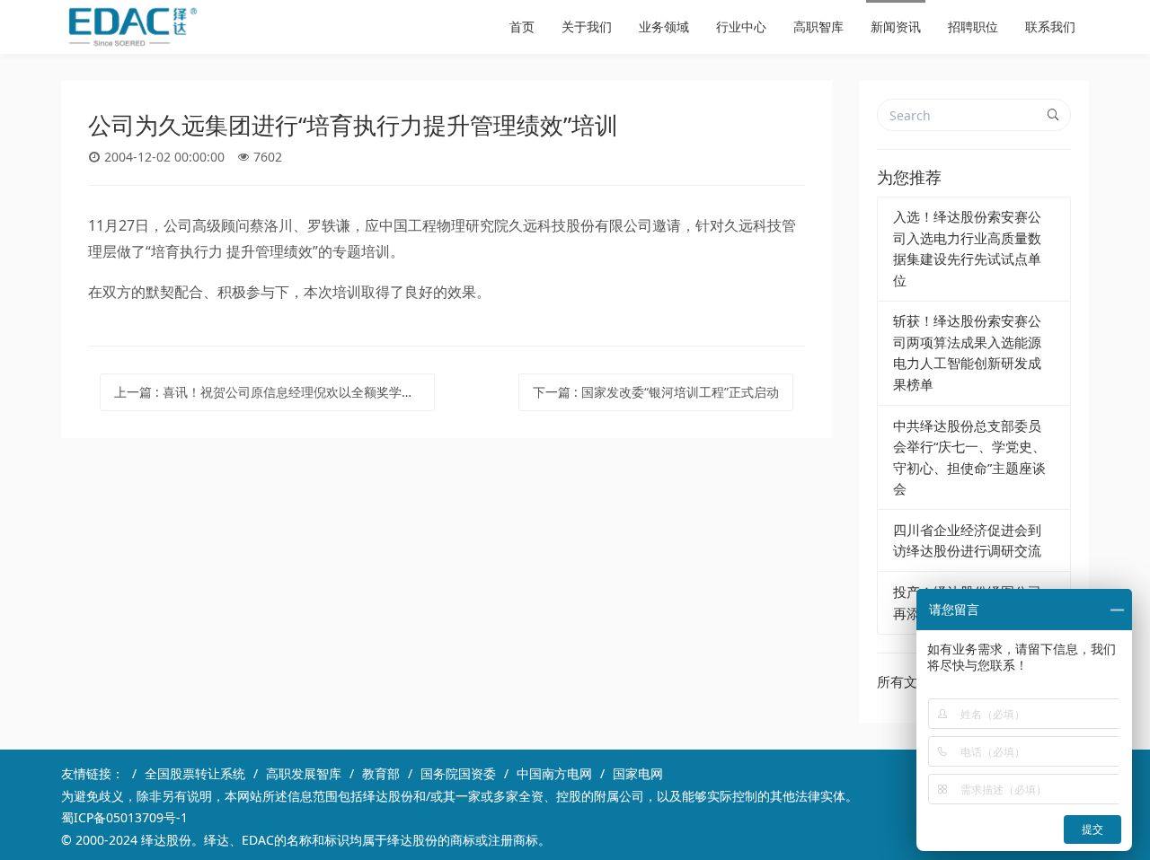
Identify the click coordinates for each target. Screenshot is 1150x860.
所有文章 (904, 681)
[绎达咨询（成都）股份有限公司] (133, 27)
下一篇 (656, 391)
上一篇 (274, 391)
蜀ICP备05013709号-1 (124, 817)
